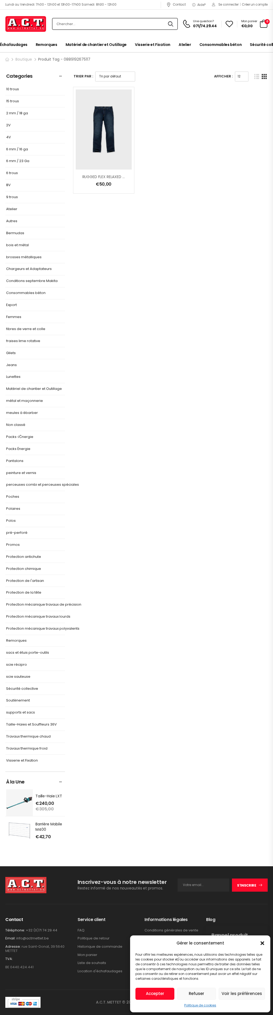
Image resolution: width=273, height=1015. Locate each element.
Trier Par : (83, 76)
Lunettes (13, 377)
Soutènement (18, 700)
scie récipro (16, 665)
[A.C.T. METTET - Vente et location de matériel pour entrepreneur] (25, 24)
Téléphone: (15, 930)
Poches (12, 497)
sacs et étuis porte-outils (27, 652)
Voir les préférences (242, 993)
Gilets (11, 353)
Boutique (23, 59)
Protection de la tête (23, 592)
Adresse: (13, 946)
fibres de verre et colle (25, 329)
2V (8, 125)
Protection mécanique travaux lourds (38, 616)
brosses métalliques (24, 257)
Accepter (155, 993)
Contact (179, 4)
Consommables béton (220, 44)
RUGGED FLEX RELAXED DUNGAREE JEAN (116, 176)
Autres (11, 221)
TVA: (9, 959)
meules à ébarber (22, 413)
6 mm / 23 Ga (17, 161)
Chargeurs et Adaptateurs (29, 269)
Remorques (46, 44)
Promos (13, 545)
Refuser (196, 993)
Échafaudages (13, 44)
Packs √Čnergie (19, 437)
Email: (10, 938)
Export (11, 305)
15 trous (12, 101)
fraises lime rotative (23, 341)
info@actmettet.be (32, 938)
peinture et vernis (21, 473)
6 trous (12, 173)
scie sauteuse (18, 677)
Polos (11, 521)
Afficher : (223, 76)
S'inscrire (246, 885)
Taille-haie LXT (48, 796)
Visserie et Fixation (152, 44)
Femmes (13, 317)
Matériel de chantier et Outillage (96, 44)
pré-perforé (16, 533)
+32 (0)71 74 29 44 (41, 930)
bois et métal (17, 245)
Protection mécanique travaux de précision (43, 604)
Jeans (11, 365)
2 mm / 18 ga (17, 113)
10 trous (12, 89)
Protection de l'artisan (25, 581)
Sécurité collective (22, 689)
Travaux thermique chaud (28, 736)
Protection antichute (23, 557)
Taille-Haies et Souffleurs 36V (31, 724)
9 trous (12, 197)
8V (8, 185)
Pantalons (14, 461)
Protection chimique (23, 569)
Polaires (13, 509)
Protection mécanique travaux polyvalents (42, 628)
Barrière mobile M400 (48, 826)
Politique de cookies (200, 1005)
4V (8, 137)
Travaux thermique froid (26, 748)
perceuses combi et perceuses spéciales (42, 485)
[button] (262, 943)
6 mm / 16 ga (17, 149)
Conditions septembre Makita (32, 281)
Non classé (15, 425)
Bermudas (15, 233)
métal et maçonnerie (24, 401)
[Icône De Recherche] (170, 24)
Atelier (185, 44)
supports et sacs (20, 712)
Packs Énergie (18, 449)
